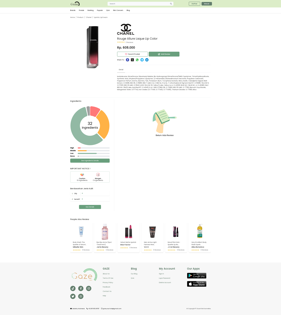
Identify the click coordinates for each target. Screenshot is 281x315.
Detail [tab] (121, 69)
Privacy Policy (108, 282)
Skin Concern (118, 10)
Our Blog (134, 274)
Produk (81, 10)
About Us (106, 274)
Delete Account (165, 282)
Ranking (91, 10)
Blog (128, 10)
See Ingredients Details (90, 160)
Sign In (161, 274)
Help (104, 296)
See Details (90, 207)
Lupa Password (164, 278)
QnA (108, 10)
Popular (100, 10)
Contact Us (107, 291)
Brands (72, 10)
